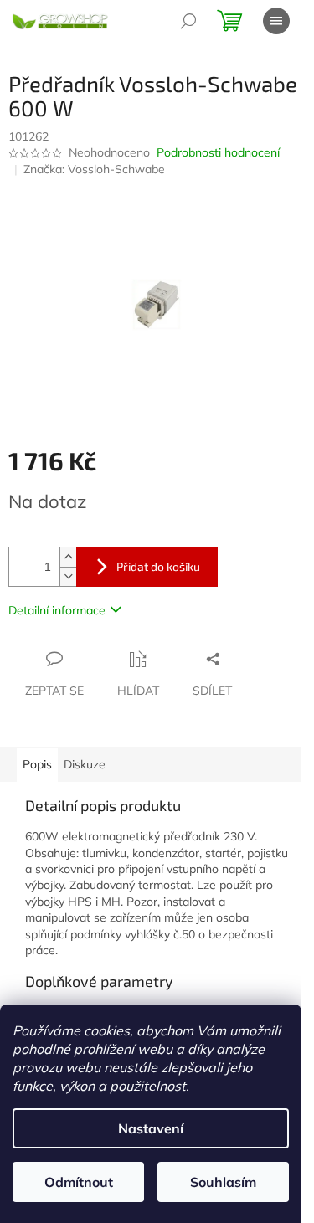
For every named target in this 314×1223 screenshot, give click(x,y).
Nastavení (150, 1128)
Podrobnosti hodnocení (218, 152)
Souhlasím (223, 1182)
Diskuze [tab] (85, 764)
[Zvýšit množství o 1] (67, 557)
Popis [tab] (37, 764)
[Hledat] (188, 21)
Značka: (94, 169)
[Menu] (276, 21)
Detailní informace (57, 610)
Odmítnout (78, 1182)
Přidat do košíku (158, 566)
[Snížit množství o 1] (67, 576)
